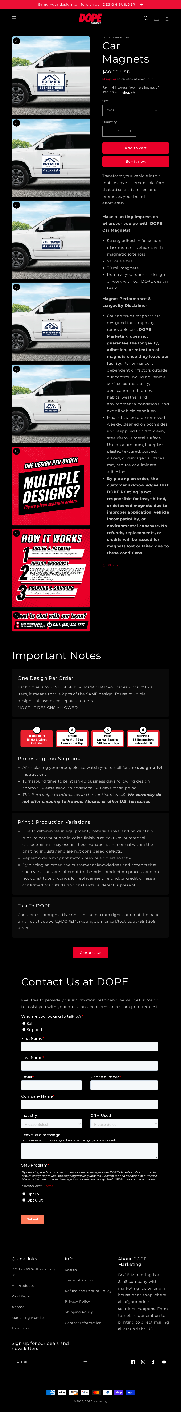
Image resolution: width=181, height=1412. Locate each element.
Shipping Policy (79, 1312)
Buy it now (135, 161)
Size (105, 101)
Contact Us (90, 952)
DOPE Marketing (96, 1401)
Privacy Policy (77, 1301)
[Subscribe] (85, 1361)
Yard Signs (21, 1296)
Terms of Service (80, 1280)
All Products (23, 1286)
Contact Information (83, 1323)
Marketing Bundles (28, 1318)
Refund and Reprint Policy (88, 1291)
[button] (14, 18)
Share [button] (113, 565)
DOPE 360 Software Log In (33, 1272)
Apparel (18, 1307)
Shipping (109, 79)
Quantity (109, 122)
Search (71, 1270)
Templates (21, 1328)
